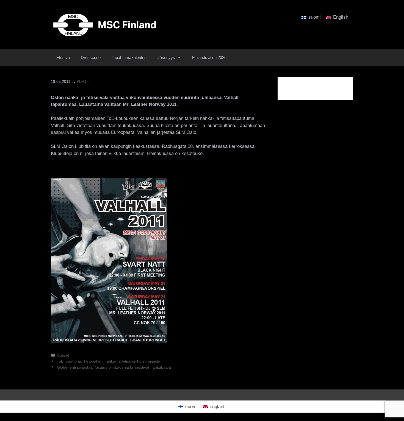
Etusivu (63, 57)
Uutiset (63, 355)
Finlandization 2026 (209, 57)
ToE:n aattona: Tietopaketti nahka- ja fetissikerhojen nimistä (108, 361)
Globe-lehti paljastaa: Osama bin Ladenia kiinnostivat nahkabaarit (114, 367)
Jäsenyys (166, 57)
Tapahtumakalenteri (129, 57)
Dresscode (91, 57)
